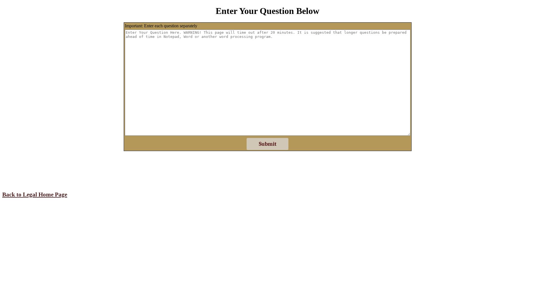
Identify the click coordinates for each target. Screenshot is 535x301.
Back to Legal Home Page (34, 194)
